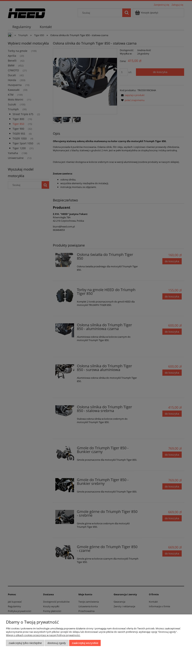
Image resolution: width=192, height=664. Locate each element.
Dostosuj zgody (56, 643)
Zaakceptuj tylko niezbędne (25, 643)
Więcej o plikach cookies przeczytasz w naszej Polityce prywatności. (43, 635)
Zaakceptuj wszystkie (85, 643)
